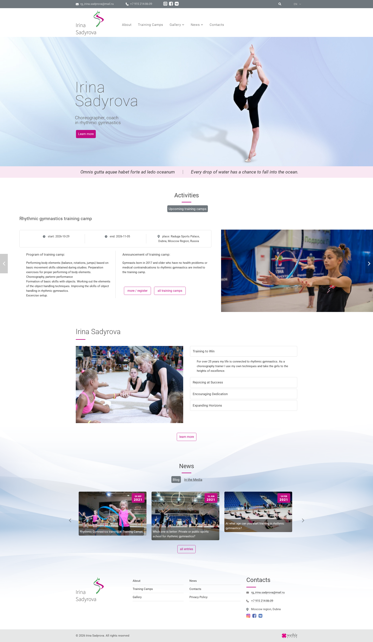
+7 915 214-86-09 (141, 4)
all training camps (170, 291)
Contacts (195, 589)
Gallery (137, 597)
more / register (137, 291)
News (193, 581)
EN (296, 4)
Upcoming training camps (188, 209)
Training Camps (143, 589)
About (136, 581)
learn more (186, 437)
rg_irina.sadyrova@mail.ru (97, 4)
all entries (186, 549)
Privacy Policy (198, 597)
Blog (176, 480)
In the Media (193, 480)
